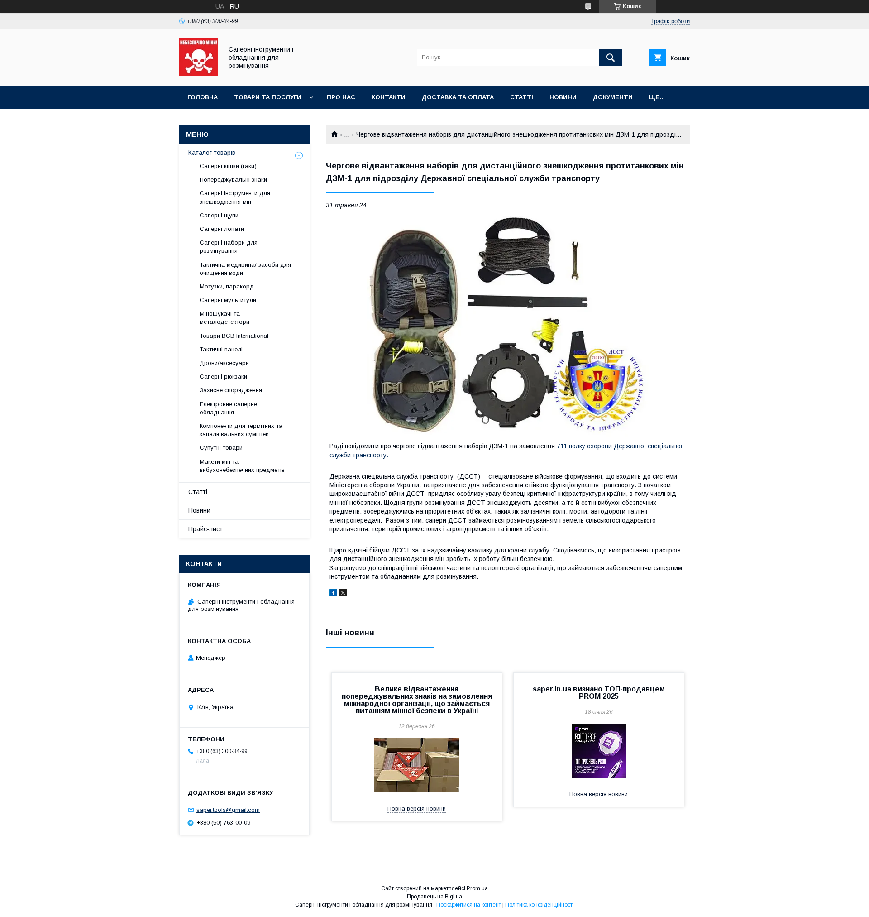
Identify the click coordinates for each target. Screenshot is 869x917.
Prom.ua (477, 888)
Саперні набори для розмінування (229, 246)
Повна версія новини (416, 808)
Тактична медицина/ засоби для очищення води (245, 268)
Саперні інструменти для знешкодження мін (235, 197)
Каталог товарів (211, 152)
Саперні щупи (219, 215)
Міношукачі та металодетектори (225, 317)
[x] (343, 594)
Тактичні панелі (221, 349)
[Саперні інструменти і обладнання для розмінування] (198, 73)
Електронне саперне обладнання (228, 408)
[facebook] (333, 594)
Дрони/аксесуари (224, 363)
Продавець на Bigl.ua (434, 896)
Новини (563, 97)
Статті (521, 97)
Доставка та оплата (458, 97)
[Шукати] (610, 57)
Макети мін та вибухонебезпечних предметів (242, 465)
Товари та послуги (267, 97)
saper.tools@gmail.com (228, 810)
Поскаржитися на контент (468, 905)
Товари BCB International (234, 335)
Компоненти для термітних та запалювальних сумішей (241, 429)
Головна (202, 97)
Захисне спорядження (231, 390)
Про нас (341, 97)
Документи (613, 97)
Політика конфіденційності (539, 905)
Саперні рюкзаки (223, 376)
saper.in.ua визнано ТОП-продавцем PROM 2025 (599, 692)
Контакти (389, 97)
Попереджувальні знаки (233, 179)
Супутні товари (221, 447)
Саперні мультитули (228, 300)
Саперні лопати (222, 229)
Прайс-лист (205, 529)
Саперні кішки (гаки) (228, 166)
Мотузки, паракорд (227, 286)
